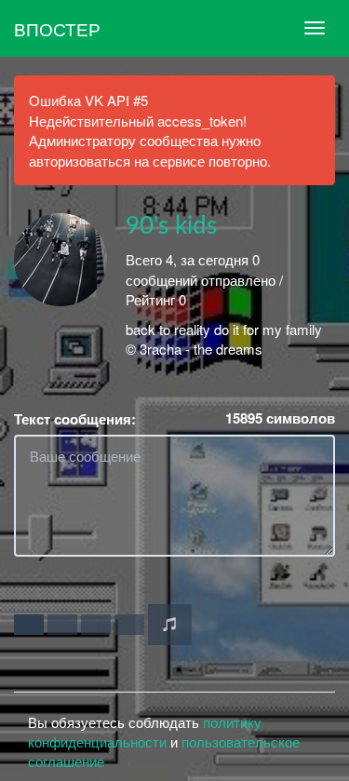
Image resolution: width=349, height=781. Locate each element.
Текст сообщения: (75, 419)
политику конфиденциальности (145, 731)
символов (280, 418)
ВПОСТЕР (57, 28)
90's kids (171, 226)
